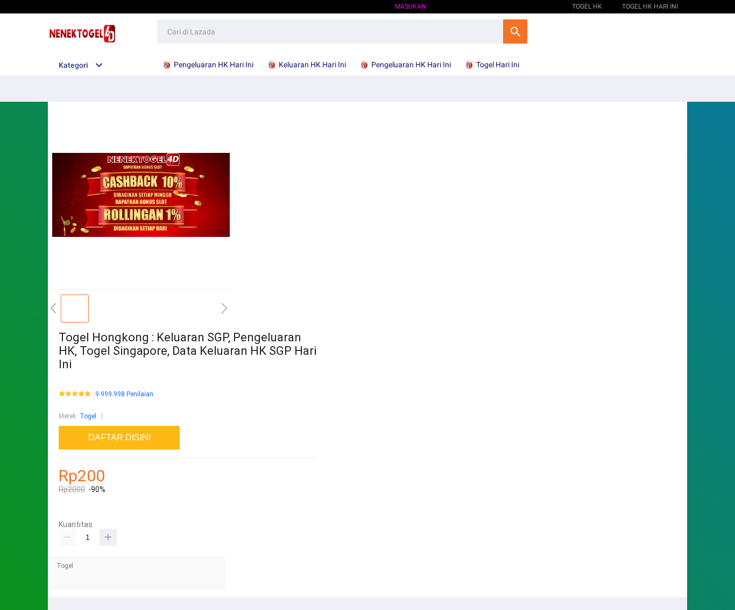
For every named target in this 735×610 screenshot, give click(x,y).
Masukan (410, 6)
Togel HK (537, 6)
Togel (88, 416)
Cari (515, 31)
